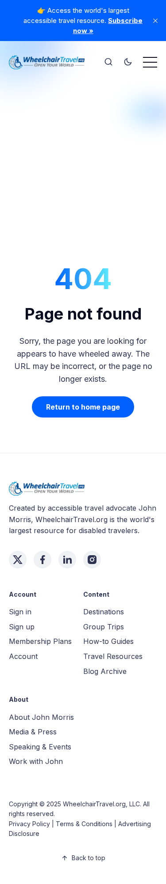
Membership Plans (40, 641)
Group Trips (103, 626)
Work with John (36, 761)
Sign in (20, 611)
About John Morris (41, 717)
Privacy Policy (29, 824)
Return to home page (83, 407)
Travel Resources (113, 656)
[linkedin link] (67, 559)
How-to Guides (108, 641)
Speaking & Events (40, 746)
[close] (155, 21)
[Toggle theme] (128, 62)
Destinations (103, 611)
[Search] (108, 62)
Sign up (22, 626)
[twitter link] (18, 559)
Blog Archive (105, 671)
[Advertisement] (83, 160)
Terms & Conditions (84, 824)
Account (23, 656)
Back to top (88, 857)
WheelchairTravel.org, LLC (101, 804)
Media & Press (33, 731)
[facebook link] (42, 559)
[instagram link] (92, 559)
